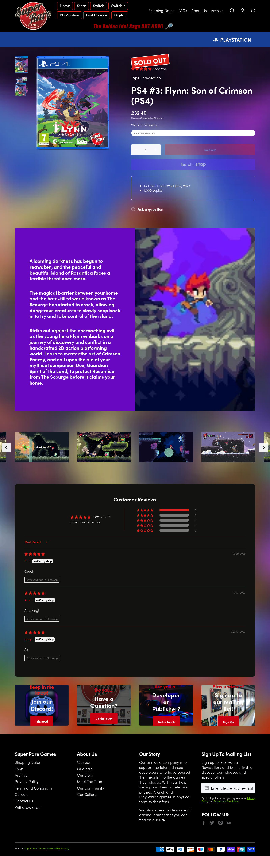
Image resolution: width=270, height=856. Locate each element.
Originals (84, 768)
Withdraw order (28, 807)
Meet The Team (90, 781)
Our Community (90, 787)
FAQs (19, 768)
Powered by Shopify (57, 848)
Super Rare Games (35, 848)
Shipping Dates (28, 762)
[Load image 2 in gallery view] (21, 86)
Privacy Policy (27, 781)
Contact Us (24, 800)
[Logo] (34, 16)
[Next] (263, 447)
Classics (83, 762)
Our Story (85, 774)
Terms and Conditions (33, 787)
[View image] (42, 447)
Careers (21, 794)
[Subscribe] (250, 788)
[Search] (232, 10)
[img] (34, 554)
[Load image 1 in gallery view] (21, 64)
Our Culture (87, 794)
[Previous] (6, 447)
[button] (253, 10)
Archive (21, 774)
